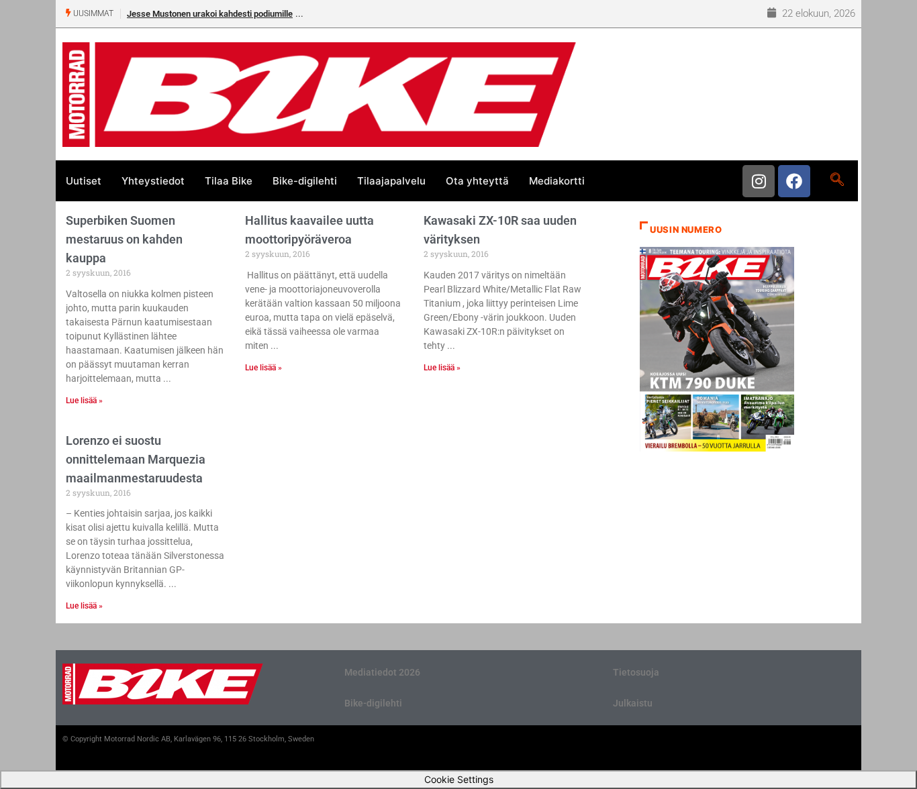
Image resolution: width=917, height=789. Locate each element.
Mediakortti (557, 180)
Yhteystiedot (153, 180)
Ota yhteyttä (477, 180)
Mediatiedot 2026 (382, 672)
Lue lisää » (84, 400)
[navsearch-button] (837, 180)
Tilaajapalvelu (391, 180)
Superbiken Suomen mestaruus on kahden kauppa (124, 239)
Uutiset (83, 180)
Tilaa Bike (228, 180)
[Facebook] (794, 181)
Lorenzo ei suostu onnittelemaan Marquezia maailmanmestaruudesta (135, 459)
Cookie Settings (458, 779)
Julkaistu (633, 703)
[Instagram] (758, 181)
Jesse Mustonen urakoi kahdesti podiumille (210, 14)
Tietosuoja (636, 672)
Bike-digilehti (305, 180)
